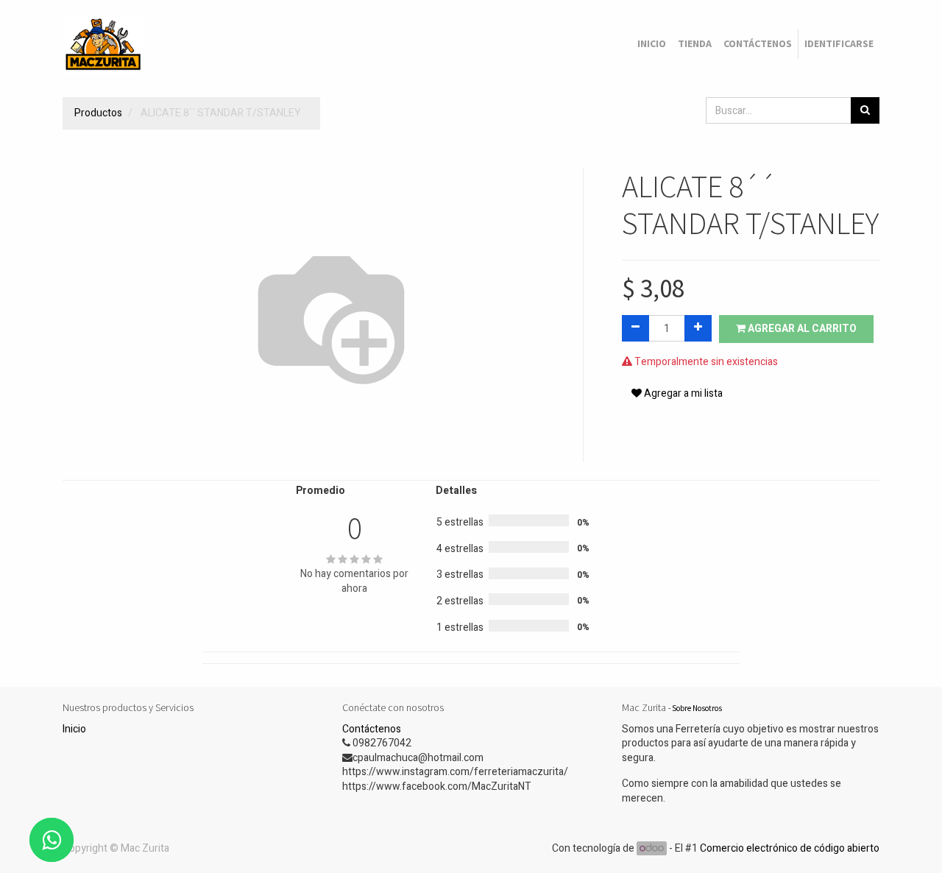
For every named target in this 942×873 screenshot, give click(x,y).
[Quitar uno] (635, 328)
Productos (98, 113)
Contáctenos (371, 729)
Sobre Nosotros (697, 708)
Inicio (74, 729)
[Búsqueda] (865, 110)
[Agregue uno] (698, 328)
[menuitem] (651, 44)
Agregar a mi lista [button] (682, 393)
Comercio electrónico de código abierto (789, 848)
